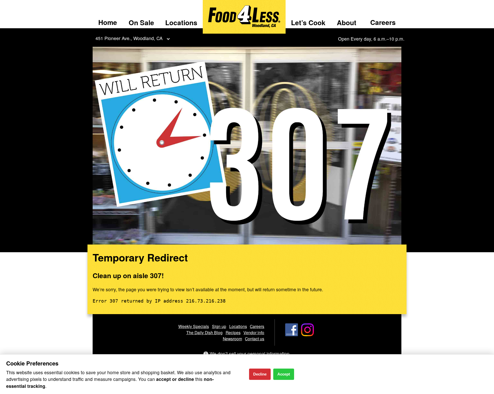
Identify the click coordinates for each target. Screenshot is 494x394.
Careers (383, 22)
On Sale (141, 22)
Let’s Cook (308, 22)
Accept (283, 374)
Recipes (233, 332)
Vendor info (253, 332)
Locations (181, 22)
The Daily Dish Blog (204, 332)
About (346, 22)
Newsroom (232, 338)
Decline (260, 374)
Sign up (219, 326)
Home (107, 22)
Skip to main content (26, 4)
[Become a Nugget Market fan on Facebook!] (291, 334)
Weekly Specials (193, 326)
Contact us (254, 338)
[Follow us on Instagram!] (307, 334)
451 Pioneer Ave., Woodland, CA (129, 38)
